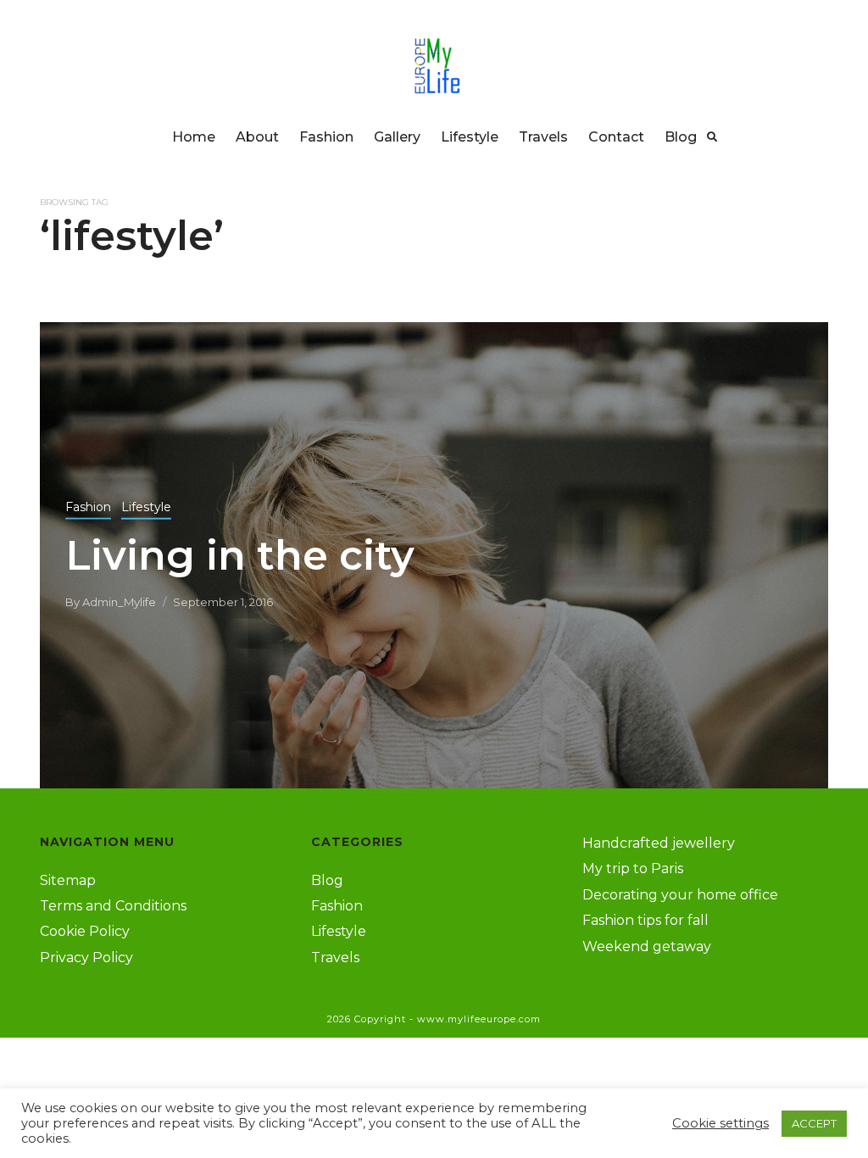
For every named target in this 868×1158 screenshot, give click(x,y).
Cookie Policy (85, 931)
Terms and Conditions (113, 906)
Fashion (326, 137)
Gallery (397, 137)
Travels (543, 137)
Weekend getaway (646, 946)
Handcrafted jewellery (658, 843)
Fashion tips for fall (645, 920)
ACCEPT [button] (814, 1123)
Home (193, 137)
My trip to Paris (632, 868)
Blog (681, 137)
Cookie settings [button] (720, 1123)
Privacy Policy (86, 957)
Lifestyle (469, 137)
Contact (616, 137)
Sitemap (68, 880)
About (257, 137)
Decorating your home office (680, 895)
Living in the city (240, 554)
